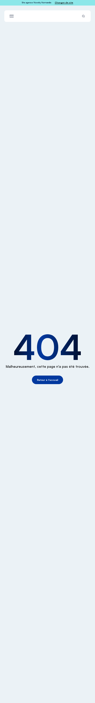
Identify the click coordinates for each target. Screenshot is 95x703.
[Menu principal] (11, 16)
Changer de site (64, 2)
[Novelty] (47, 16)
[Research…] (83, 16)
